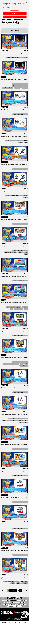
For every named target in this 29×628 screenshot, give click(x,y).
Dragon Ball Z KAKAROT (23, 420)
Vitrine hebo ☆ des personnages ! (10, 600)
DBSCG (6, 604)
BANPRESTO (25, 140)
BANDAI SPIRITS (12, 420)
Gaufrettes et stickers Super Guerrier (20, 85)
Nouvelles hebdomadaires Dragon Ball (13, 57)
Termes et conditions (6, 622)
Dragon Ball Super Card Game (10, 252)
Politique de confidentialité (17, 622)
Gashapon (20, 252)
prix (21, 364)
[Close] (26, 2)
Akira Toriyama (21, 604)
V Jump (20, 142)
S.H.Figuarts (25, 87)
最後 (26, 590)
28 (20, 590)
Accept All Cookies (14, 17)
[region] (14, 9)
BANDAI (11, 602)
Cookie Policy (10, 7)
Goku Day (25, 57)
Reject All (14, 13)
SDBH (26, 142)
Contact (25, 622)
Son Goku (13, 604)
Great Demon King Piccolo (7, 87)
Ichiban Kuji (17, 87)
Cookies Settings (14, 10)
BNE (26, 252)
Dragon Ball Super (18, 309)
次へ (22, 590)
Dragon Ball (23, 600)
